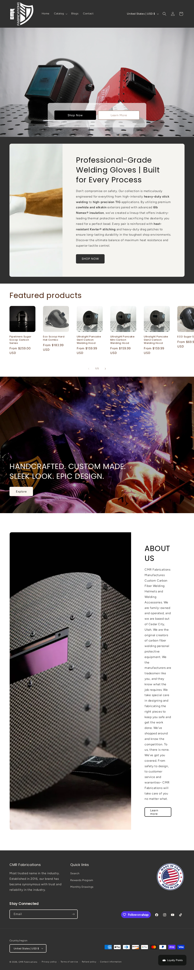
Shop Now (75, 115)
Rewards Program (81, 880)
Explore (21, 491)
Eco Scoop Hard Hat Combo (53, 338)
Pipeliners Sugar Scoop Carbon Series (20, 340)
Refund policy (89, 962)
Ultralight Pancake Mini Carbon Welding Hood (122, 340)
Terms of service (69, 962)
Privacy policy (49, 962)
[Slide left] (88, 369)
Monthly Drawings (82, 886)
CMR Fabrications (28, 962)
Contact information (110, 962)
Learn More (119, 115)
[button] (60, 14)
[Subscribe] (73, 914)
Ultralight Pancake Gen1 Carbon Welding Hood (89, 340)
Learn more (154, 811)
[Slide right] (105, 369)
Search (75, 873)
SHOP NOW (90, 258)
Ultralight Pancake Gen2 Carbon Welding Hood (156, 340)
